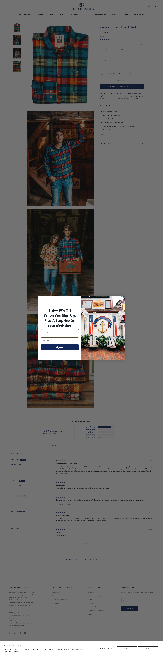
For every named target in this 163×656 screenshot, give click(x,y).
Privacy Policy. (17, 651)
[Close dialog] (122, 298)
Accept (126, 648)
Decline (148, 648)
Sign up (60, 347)
